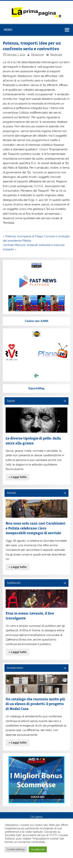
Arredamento (15, 667)
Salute (11, 400)
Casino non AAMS (36, 321)
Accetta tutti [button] (38, 849)
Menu (8, 29)
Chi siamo (36, 817)
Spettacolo (13, 582)
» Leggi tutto (18, 477)
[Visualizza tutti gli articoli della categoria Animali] (64, 493)
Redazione (37, 54)
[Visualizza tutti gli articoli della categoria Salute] (64, 401)
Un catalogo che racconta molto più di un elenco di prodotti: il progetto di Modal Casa (35, 704)
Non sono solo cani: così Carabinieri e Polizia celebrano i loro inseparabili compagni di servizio (35, 528)
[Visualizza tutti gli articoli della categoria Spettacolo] (64, 583)
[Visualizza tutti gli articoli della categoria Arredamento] (64, 668)
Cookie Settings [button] (16, 849)
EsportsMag (36, 388)
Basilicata (56, 54)
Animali (11, 492)
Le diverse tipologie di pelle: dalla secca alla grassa (33, 440)
